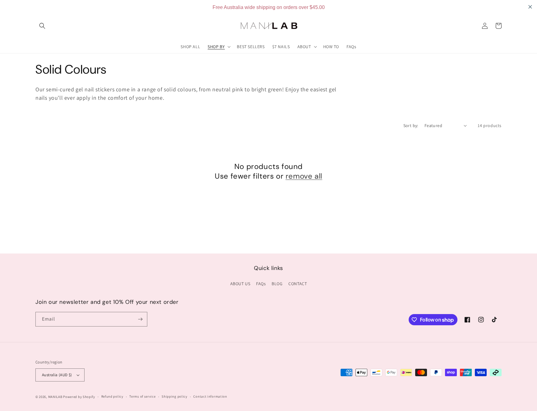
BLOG (277, 283)
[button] (42, 26)
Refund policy (112, 396)
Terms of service (142, 396)
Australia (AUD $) (57, 374)
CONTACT (297, 283)
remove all (304, 176)
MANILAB (55, 397)
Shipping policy (174, 396)
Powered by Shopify (79, 397)
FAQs (261, 283)
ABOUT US (240, 283)
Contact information (210, 396)
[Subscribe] (140, 319)
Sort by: (410, 125)
